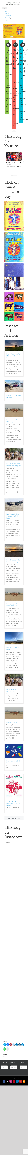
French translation (12, 722)
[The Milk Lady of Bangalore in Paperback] (14, 31)
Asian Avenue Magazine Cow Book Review (13, 803)
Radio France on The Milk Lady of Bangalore (13, 356)
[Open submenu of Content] (10, 18)
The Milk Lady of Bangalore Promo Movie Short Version (14, 163)
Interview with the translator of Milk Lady (12, 516)
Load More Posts (14, 818)
